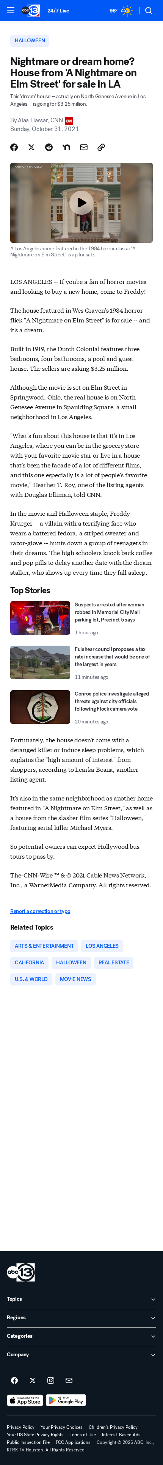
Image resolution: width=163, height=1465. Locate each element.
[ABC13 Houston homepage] (31, 11)
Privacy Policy (20, 1427)
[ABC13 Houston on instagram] (50, 1380)
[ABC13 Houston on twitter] (32, 1380)
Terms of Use (83, 1435)
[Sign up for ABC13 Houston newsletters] (69, 1380)
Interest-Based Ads (121, 1435)
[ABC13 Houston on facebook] (14, 1380)
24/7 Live (58, 10)
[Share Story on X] (31, 147)
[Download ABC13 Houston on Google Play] (66, 1400)
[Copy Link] (101, 147)
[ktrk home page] (21, 1272)
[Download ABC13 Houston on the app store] (25, 1400)
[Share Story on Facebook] (14, 147)
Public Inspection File (28, 1442)
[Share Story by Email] (83, 147)
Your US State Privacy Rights (35, 1435)
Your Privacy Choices (62, 1427)
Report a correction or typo (40, 911)
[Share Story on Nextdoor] (66, 147)
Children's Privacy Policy (113, 1427)
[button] (11, 10)
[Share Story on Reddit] (48, 147)
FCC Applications (73, 1442)
